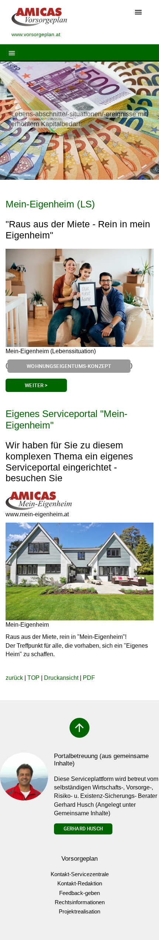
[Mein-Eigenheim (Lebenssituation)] (79, 298)
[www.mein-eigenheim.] (39, 501)
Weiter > (36, 385)
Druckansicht (61, 678)
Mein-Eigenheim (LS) (50, 204)
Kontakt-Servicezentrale (80, 874)
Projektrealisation (79, 911)
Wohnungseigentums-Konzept (69, 365)
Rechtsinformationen (80, 902)
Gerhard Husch (83, 828)
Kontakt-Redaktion (79, 883)
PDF (89, 678)
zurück (14, 678)
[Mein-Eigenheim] (79, 571)
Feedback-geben (79, 893)
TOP (33, 678)
